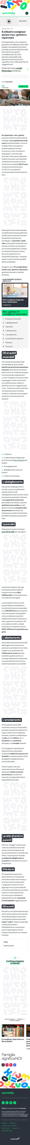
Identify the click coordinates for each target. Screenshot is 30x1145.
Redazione (12, 1123)
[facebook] (14, 1102)
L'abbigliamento (10, 323)
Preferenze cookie (7, 1130)
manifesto (4, 1123)
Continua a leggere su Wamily (15, 962)
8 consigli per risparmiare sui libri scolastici (13, 1040)
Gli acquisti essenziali (12, 319)
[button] (3, 1064)
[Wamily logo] (8, 13)
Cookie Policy (16, 1128)
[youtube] (10, 1102)
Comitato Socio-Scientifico (9, 1125)
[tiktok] (3, 1102)
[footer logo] (8, 1093)
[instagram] (7, 1102)
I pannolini (8, 327)
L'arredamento (9, 334)
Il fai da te (7, 342)
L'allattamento (9, 331)
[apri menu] (26, 13)
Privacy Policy (5, 1128)
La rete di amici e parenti (13, 338)
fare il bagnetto (19, 460)
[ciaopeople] (15, 1139)
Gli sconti (7, 346)
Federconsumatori (9, 945)
